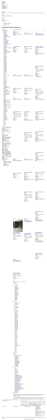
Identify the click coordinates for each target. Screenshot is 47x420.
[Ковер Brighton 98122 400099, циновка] (40, 125)
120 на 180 (16, 322)
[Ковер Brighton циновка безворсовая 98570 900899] (18, 225)
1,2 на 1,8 (5, 72)
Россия (10, 162)
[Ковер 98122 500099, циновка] (29, 81)
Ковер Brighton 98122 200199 (28, 132)
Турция (5, 163)
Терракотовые (6, 86)
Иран (9, 161)
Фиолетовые (16, 288)
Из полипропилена (6, 40)
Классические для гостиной (7, 47)
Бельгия (5, 161)
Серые (16, 291)
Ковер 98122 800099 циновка (17, 111)
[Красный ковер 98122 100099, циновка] (40, 59)
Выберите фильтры (8, 156)
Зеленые (5, 112)
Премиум (5, 31)
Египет (7, 161)
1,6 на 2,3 (5, 71)
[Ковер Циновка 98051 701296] (29, 39)
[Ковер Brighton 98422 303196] (29, 165)
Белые (16, 299)
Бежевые (5, 118)
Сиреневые (16, 287)
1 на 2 (4, 120)
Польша (8, 162)
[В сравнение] (18, 92)
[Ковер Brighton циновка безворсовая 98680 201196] (40, 225)
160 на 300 (5, 68)
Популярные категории (27, 406)
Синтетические (17, 363)
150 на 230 (5, 59)
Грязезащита (5, 164)
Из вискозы (16, 365)
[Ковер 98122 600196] (40, 82)
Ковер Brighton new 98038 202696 (40, 172)
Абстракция (5, 50)
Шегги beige (16, 390)
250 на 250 (5, 56)
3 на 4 (4, 121)
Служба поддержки (15, 406)
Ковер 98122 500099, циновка (28, 88)
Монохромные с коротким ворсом (19, 388)
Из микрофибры (6, 42)
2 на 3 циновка (6, 90)
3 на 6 (4, 123)
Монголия (5, 162)
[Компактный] (17, 32)
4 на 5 (4, 124)
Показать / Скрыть (15, 392)
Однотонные (5, 45)
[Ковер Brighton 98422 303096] (18, 166)
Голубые (5, 114)
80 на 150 (5, 61)
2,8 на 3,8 (5, 76)
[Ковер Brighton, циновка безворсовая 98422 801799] (40, 246)
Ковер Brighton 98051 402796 (39, 111)
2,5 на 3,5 (5, 79)
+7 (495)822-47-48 (37, 407)
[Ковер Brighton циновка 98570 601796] (40, 204)
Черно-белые (5, 81)
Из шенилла (16, 374)
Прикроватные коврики (7, 36)
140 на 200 (16, 323)
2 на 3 (16, 312)
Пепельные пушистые (7, 93)
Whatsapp (41, 398)
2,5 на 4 (5, 78)
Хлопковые (5, 39)
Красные (5, 101)
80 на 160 (5, 62)
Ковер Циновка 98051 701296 (28, 46)
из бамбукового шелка (18, 355)
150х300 (5, 60)
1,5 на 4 (5, 97)
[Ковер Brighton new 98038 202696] (40, 165)
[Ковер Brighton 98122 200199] (29, 126)
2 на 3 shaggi (5, 89)
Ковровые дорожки (6, 165)
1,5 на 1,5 (5, 108)
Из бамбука (16, 366)
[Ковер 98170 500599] (29, 105)
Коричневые (5, 111)
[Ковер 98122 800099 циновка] (18, 105)
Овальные (16, 304)
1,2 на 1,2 (5, 109)
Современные (17, 372)
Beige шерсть (5, 117)
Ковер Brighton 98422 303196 (28, 172)
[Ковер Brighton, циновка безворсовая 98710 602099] (18, 266)
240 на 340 (5, 69)
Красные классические (7, 100)
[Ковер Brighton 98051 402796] (40, 105)
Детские (16, 371)
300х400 (5, 58)
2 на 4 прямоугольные (7, 87)
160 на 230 (5, 67)
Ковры (5, 160)
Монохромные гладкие (7, 107)
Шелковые (16, 356)
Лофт (4, 48)
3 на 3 (16, 332)
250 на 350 (16, 313)
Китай (11, 161)
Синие (5, 88)
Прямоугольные (17, 302)
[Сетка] (14, 32)
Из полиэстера (6, 41)
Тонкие (5, 103)
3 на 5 (4, 122)
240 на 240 (5, 70)
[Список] (15, 32)
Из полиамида (6, 35)
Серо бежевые (6, 110)
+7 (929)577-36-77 (30, 398)
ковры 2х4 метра (6, 119)
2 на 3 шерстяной (17, 385)
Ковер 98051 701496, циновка (17, 88)
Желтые (5, 113)
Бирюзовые (16, 298)
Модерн (5, 46)
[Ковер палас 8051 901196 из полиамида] (18, 39)
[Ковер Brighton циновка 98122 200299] (29, 185)
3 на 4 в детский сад (18, 380)
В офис (5, 37)
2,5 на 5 (5, 77)
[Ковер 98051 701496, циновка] (18, 81)
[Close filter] (4, 29)
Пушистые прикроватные (7, 102)
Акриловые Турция (6, 52)
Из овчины (5, 38)
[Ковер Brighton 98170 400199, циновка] (40, 146)
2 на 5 (16, 339)
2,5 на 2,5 (5, 80)
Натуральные (16, 357)
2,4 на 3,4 (5, 82)
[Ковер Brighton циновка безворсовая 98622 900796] (29, 226)
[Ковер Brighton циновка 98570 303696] (40, 185)
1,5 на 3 (5, 98)
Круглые (16, 303)
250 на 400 (5, 57)
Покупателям (4, 406)
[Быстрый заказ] (16, 51)
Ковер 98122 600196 (38, 89)
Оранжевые (5, 99)
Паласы (16, 373)
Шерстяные (16, 364)
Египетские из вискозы (7, 51)
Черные (5, 83)
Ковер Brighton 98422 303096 (17, 173)
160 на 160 (5, 66)
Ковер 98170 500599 (27, 111)
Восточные (5, 49)
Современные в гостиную (18, 376)
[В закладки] (17, 92)
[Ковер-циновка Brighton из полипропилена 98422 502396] (40, 39)
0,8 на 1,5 (5, 73)
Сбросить (3, 156)
